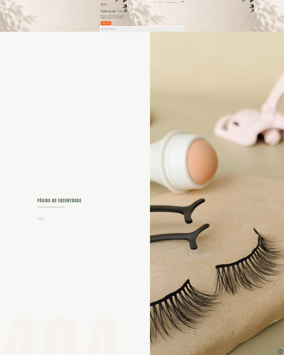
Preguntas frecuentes (171, 2)
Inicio (155, 2)
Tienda (160, 2)
